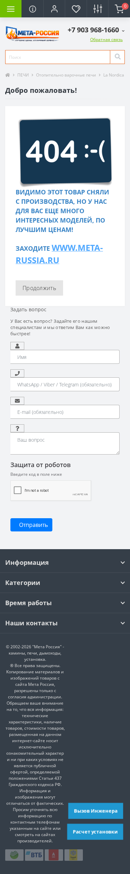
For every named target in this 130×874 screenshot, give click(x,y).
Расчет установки (95, 831)
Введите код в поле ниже (36, 474)
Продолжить (39, 288)
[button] (54, 8)
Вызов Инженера (95, 810)
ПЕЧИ (23, 75)
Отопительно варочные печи (66, 75)
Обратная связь (106, 39)
